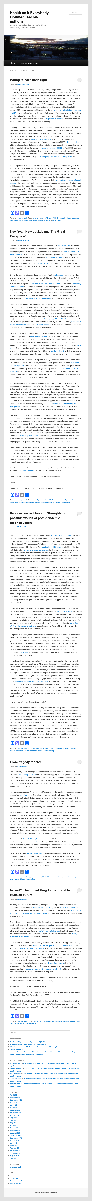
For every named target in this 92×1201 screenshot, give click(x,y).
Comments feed (16, 1181)
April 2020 (13, 1125)
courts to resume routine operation (37, 298)
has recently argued (64, 611)
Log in (12, 1176)
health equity (33, 220)
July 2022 (13, 1105)
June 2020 (13, 1120)
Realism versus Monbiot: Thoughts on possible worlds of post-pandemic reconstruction (38, 518)
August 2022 (14, 1102)
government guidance (38, 336)
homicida (23, 795)
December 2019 (15, 1135)
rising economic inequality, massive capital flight (42, 968)
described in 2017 (43, 263)
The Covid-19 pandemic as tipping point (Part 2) (28, 1042)
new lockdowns (64, 245)
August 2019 (14, 1140)
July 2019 (13, 1143)
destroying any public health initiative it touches (59, 318)
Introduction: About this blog (28, 63)
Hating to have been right (28, 79)
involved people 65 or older (28, 435)
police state (58, 275)
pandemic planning (16, 751)
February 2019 (15, 1148)
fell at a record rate (73, 142)
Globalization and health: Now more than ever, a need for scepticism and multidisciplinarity (44, 1047)
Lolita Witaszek (15, 1078)
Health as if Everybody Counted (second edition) (29, 17)
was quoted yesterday (30, 841)
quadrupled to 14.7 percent (52, 547)
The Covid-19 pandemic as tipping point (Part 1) (28, 1044)
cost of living (46, 218)
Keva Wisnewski (16, 1068)
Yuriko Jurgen (15, 1063)
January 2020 (15, 1133)
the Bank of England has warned (35, 550)
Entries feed (14, 1178)
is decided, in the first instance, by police (46, 283)
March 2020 (14, 1128)
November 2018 (15, 1150)
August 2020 (14, 1115)
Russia (37, 502)
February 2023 (15, 1097)
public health (30, 502)
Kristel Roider (15, 1083)
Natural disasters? (16, 1049)
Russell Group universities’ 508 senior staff (31, 681)
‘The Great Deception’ (26, 470)
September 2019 (16, 1138)
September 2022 (16, 1100)
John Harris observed (42, 324)
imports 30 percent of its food (48, 930)
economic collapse (65, 218)
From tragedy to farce (26, 762)
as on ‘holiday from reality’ (41, 139)
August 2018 (14, 1155)
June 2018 (13, 1158)
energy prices (23, 220)
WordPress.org (15, 1183)
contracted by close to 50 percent (31, 948)
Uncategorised (22, 218)
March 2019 (14, 1145)
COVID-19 (54, 218)
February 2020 (15, 1130)
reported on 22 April (34, 853)
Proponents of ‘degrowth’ (55, 118)
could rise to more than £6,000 (50, 148)
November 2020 (15, 1112)
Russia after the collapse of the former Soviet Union (53, 945)
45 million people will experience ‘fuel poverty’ (55, 156)
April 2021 (13, 1107)
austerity (36, 500)
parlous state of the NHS (54, 257)
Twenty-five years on (56, 963)
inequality (41, 220)
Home (13, 63)
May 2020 (13, 1123)
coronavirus (37, 218)
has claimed (23, 652)
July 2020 (13, 1117)
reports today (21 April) (27, 774)
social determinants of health (50, 502)
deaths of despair (57, 351)
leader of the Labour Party (43, 907)
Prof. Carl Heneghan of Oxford (35, 838)
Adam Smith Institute (68, 907)
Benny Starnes (15, 1073)
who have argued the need (61, 535)
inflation (48, 220)
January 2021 (15, 1110)
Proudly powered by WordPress (46, 1193)
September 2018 (16, 1153)
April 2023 (13, 1095)
